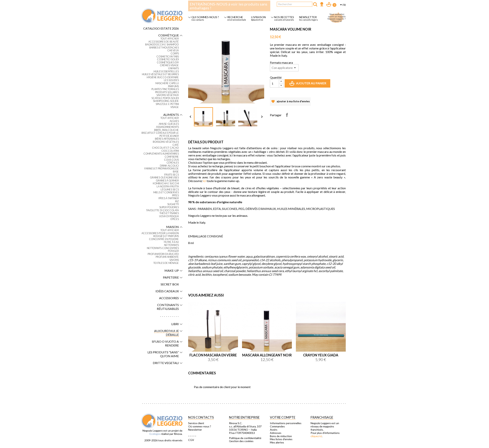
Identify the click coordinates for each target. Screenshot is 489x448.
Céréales (173, 162)
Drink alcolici (169, 165)
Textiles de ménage (166, 263)
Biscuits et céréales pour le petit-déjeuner (160, 134)
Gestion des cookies (241, 441)
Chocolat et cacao (165, 147)
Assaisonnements (167, 127)
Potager (173, 251)
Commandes (277, 426)
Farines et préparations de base (161, 170)
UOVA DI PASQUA (169, 216)
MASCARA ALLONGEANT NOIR (267, 355)
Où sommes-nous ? (199, 426)
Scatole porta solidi (165, 98)
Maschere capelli (167, 83)
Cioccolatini (170, 150)
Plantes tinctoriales (165, 89)
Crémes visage (169, 65)
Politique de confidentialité (245, 438)
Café (175, 144)
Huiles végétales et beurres (160, 74)
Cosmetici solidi (168, 59)
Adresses (275, 432)
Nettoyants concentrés (163, 248)
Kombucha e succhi (166, 183)
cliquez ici (316, 436)
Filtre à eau (171, 242)
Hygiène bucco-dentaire (163, 77)
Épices (175, 219)
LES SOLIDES (171, 80)
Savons (174, 260)
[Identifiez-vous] (321, 4)
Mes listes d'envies (281, 439)
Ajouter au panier (308, 84)
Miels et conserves (166, 192)
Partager (287, 115)
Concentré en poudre (164, 239)
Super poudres (169, 207)
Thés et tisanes (169, 213)
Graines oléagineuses (164, 177)
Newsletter (195, 429)
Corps (175, 53)
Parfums (173, 86)
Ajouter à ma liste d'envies (290, 103)
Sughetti (173, 204)
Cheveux (173, 50)
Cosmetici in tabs (167, 56)
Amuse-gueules (169, 123)
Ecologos (155, 433)
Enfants (173, 68)
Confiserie (172, 156)
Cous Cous (171, 159)
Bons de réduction (281, 436)
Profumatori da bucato (163, 254)
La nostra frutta (168, 186)
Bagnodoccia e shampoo (162, 44)
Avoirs (273, 429)
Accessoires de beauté (163, 41)
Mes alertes (277, 442)
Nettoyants (171, 245)
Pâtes (175, 195)
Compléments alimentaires (161, 153)
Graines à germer (167, 180)
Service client (196, 423)
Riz (177, 201)
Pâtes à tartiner (169, 198)
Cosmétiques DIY (168, 62)
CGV (191, 440)
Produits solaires (167, 92)
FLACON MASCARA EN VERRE (213, 355)
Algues (174, 121)
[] (315, 4)
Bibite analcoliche (166, 130)
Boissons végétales (166, 141)
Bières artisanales (167, 138)
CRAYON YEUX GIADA (320, 355)
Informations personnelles (285, 423)
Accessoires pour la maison (160, 233)
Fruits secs (171, 174)
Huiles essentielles (166, 71)
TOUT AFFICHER (169, 38)
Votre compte (282, 417)
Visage (174, 107)
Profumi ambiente (167, 256)
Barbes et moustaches (164, 47)
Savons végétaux (167, 95)
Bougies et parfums (166, 236)
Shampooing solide (166, 101)
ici (204, 181)
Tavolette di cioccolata (162, 210)
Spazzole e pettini (167, 104)
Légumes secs (170, 189)
